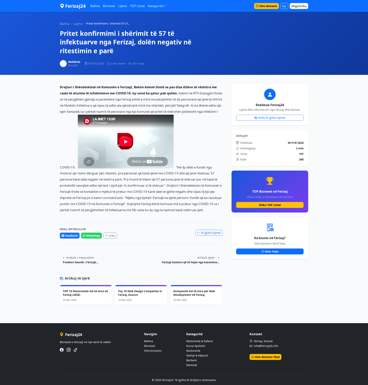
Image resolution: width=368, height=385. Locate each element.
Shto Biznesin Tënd (267, 357)
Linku (111, 235)
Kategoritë (155, 6)
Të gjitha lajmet (211, 233)
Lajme (122, 6)
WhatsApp (93, 235)
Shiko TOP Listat (270, 205)
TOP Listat (137, 6)
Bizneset (109, 6)
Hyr (284, 6)
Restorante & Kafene (199, 341)
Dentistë (191, 365)
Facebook (71, 235)
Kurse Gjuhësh (195, 346)
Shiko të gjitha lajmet (271, 117)
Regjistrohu (299, 6)
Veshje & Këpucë (197, 355)
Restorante (193, 350)
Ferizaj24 (75, 6)
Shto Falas (271, 251)
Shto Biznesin (268, 6)
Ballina (95, 6)
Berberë (191, 360)
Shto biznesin (153, 350)
